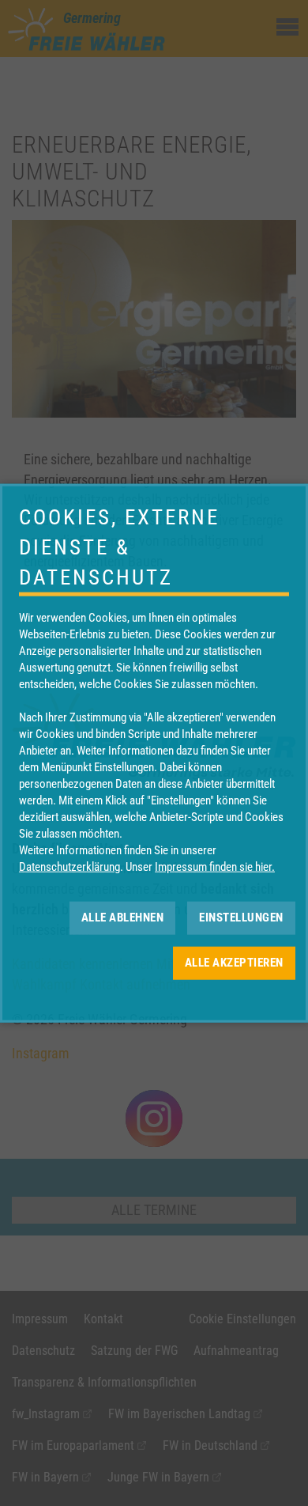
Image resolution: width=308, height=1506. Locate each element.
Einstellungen (241, 917)
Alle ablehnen (122, 917)
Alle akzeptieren (234, 962)
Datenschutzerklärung (69, 866)
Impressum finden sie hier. (215, 866)
